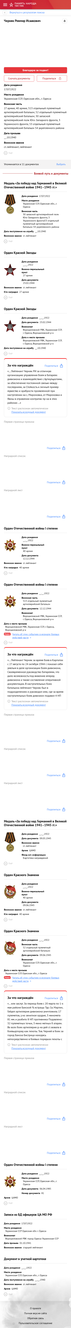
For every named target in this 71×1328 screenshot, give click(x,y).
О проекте (35, 1308)
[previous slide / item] (6, 43)
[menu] (5, 4)
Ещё (11, 152)
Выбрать (61, 164)
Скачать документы (19, 78)
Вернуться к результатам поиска (27, 12)
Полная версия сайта (35, 1313)
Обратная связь (35, 1318)
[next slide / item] (64, 43)
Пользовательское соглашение (35, 1323)
